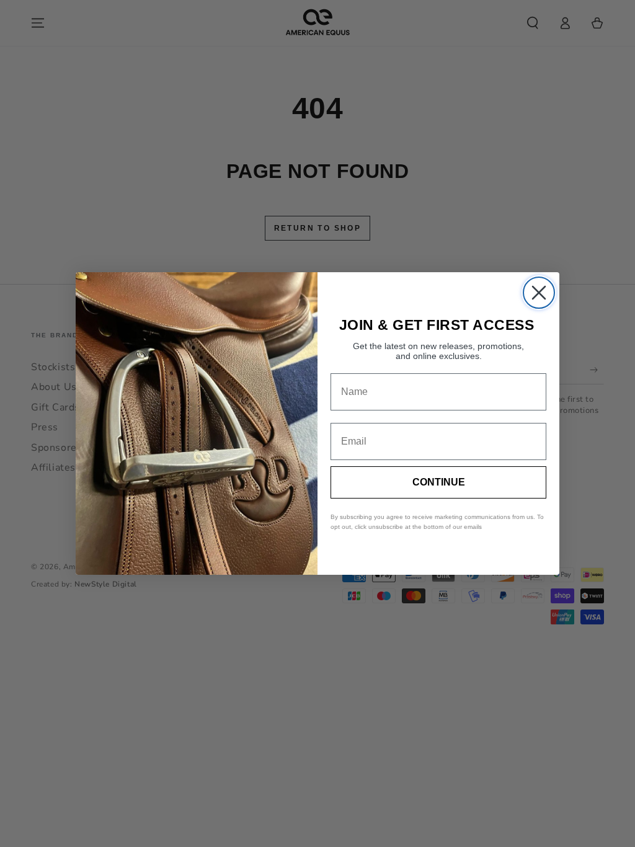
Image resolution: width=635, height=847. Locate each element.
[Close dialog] (538, 292)
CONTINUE (438, 482)
